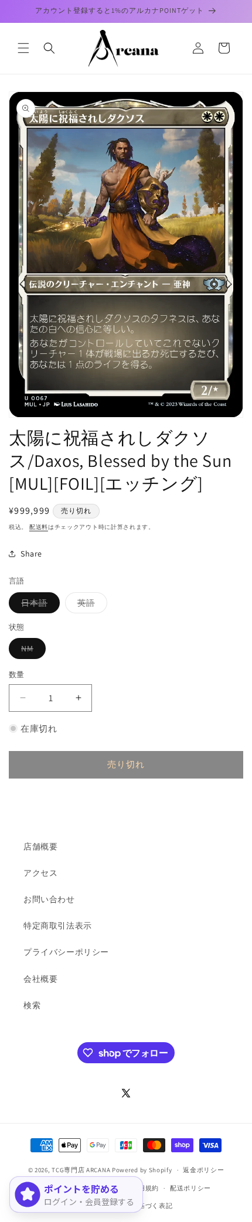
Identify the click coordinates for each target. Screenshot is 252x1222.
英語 (90, 605)
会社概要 (40, 979)
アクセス (40, 873)
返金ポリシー (203, 1170)
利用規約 (145, 1188)
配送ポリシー (190, 1188)
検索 (31, 1005)
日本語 (38, 605)
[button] (23, 48)
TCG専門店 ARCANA (81, 1170)
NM (31, 651)
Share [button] (31, 553)
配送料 (38, 527)
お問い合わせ (49, 899)
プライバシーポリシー (66, 952)
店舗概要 (40, 846)
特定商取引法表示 (57, 925)
